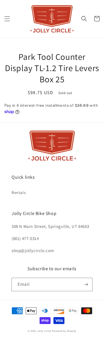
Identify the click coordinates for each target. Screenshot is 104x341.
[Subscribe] (85, 284)
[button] (7, 18)
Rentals (19, 192)
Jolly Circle (44, 330)
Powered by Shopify (64, 330)
